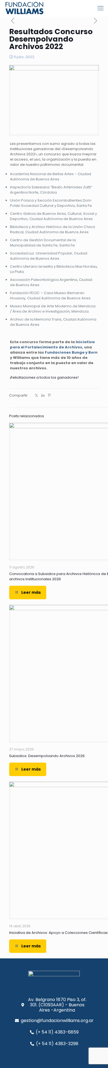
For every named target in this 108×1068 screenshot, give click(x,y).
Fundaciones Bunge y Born (71, 352)
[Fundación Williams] (24, 8)
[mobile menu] (100, 8)
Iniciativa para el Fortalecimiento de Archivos (52, 344)
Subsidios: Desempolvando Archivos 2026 (47, 755)
